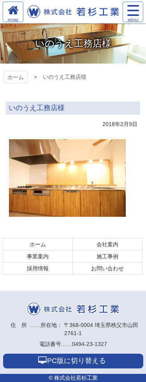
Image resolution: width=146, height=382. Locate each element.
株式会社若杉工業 (73, 309)
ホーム (15, 77)
